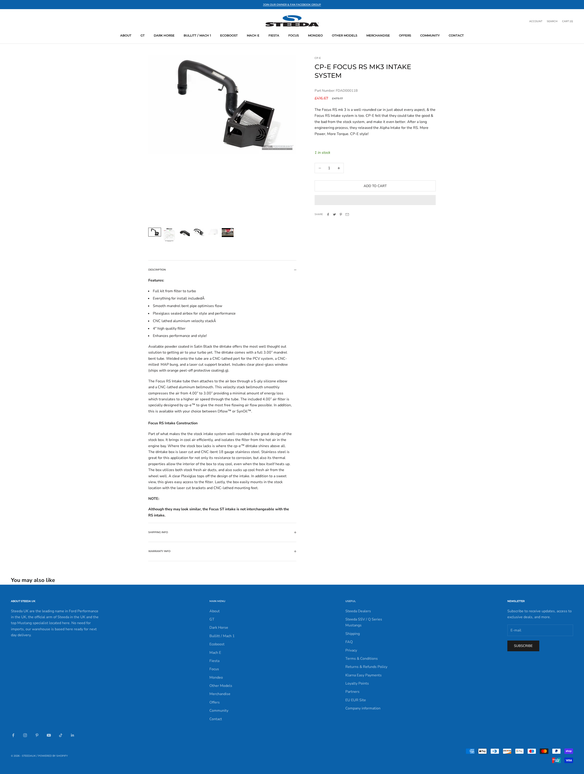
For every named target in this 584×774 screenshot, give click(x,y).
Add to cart (375, 186)
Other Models (344, 35)
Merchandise (378, 35)
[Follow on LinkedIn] (72, 735)
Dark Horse (164, 35)
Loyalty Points (357, 683)
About (125, 35)
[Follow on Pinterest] (37, 735)
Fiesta (274, 35)
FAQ (349, 641)
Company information (363, 708)
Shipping (352, 633)
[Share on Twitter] (334, 214)
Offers (405, 35)
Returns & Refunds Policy (366, 666)
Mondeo (315, 35)
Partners (352, 691)
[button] (375, 200)
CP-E (318, 58)
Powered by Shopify (53, 755)
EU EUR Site (355, 700)
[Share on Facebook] (328, 214)
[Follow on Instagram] (25, 735)
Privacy (351, 650)
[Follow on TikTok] (60, 735)
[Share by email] (347, 214)
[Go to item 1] (154, 232)
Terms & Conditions (361, 658)
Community (430, 35)
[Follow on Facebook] (13, 735)
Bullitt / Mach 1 (197, 35)
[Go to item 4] (198, 232)
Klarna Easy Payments (363, 675)
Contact (456, 35)
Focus (293, 35)
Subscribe (523, 646)
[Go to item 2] (169, 235)
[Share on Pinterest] (341, 214)
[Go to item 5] (213, 232)
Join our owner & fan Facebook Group (292, 4)
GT (143, 35)
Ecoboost (229, 35)
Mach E (253, 35)
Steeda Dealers (358, 611)
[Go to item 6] (227, 232)
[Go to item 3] (183, 232)
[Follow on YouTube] (49, 735)
